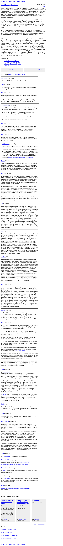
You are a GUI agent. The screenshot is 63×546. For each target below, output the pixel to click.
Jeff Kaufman (4, 1)
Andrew (3, 257)
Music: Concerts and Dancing (12, 61)
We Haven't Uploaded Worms (8, 538)
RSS (14, 1)
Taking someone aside (6, 532)
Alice (2, 84)
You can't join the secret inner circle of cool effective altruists (23, 502)
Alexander (4, 78)
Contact (23, 1)
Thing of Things (22, 519)
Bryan (3, 322)
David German (6, 372)
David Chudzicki (5, 460)
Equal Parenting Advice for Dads (9, 535)
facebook (17, 74)
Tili (2, 203)
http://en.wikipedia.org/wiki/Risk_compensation (20, 157)
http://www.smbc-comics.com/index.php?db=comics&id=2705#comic (15, 463)
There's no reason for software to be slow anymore (7, 502)
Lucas (4, 394)
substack (22, 74)
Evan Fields (36, 519)
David (3, 134)
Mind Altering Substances (9, 5)
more (35, 524)
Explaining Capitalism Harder (8, 529)
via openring (41, 524)
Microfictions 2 (36, 500)
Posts (10, 1)
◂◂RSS (18, 1)
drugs (44, 6)
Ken (2, 92)
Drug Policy (7, 65)
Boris (2, 404)
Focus (2, 541)
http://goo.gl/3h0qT (20, 350)
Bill (2, 231)
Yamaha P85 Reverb (9, 70)
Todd (2, 369)
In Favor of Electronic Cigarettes (12, 64)
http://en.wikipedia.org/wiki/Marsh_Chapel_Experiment (15, 488)
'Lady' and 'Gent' (38, 70)
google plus (11, 74)
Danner (3, 173)
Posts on (5, 519)
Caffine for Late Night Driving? (12, 62)
